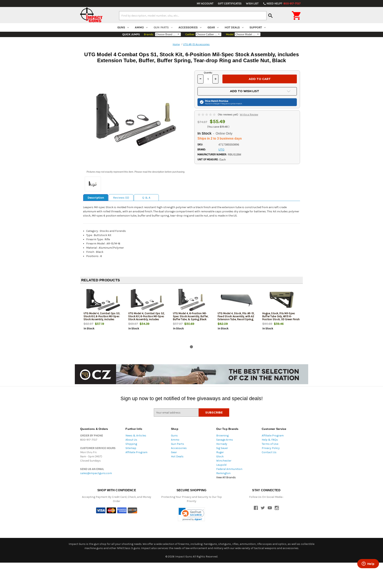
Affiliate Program (136, 452)
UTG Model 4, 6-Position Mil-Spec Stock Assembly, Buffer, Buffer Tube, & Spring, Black (190, 316)
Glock (220, 456)
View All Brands (226, 477)
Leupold (221, 465)
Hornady (221, 444)
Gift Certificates (230, 3)
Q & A (146, 197)
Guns (121, 27)
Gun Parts (161, 27)
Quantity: (208, 72)
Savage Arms (224, 439)
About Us (131, 439)
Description (96, 197)
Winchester (223, 460)
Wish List (252, 3)
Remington (223, 473)
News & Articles (135, 435)
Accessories (188, 27)
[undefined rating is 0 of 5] (206, 114)
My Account (205, 3)
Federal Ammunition (229, 469)
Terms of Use (270, 444)
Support (256, 27)
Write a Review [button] (249, 114)
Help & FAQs (270, 439)
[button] (191, 514)
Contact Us (269, 452)
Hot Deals (232, 27)
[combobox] (193, 15)
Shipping (131, 444)
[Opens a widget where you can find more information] (368, 564)
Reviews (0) (121, 197)
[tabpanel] (102, 315)
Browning (222, 435)
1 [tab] (191, 346)
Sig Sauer (222, 448)
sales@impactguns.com (96, 473)
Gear (211, 27)
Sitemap (130, 448)
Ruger (220, 452)
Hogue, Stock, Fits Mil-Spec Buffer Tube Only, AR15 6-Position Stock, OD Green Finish (281, 316)
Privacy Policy (271, 448)
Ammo (139, 27)
